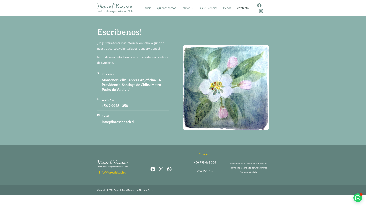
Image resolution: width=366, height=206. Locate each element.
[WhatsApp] (169, 169)
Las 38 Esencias (208, 8)
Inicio (148, 8)
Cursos (185, 8)
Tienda (227, 8)
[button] (357, 197)
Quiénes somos (166, 8)
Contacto (243, 8)
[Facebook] (259, 5)
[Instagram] (261, 11)
